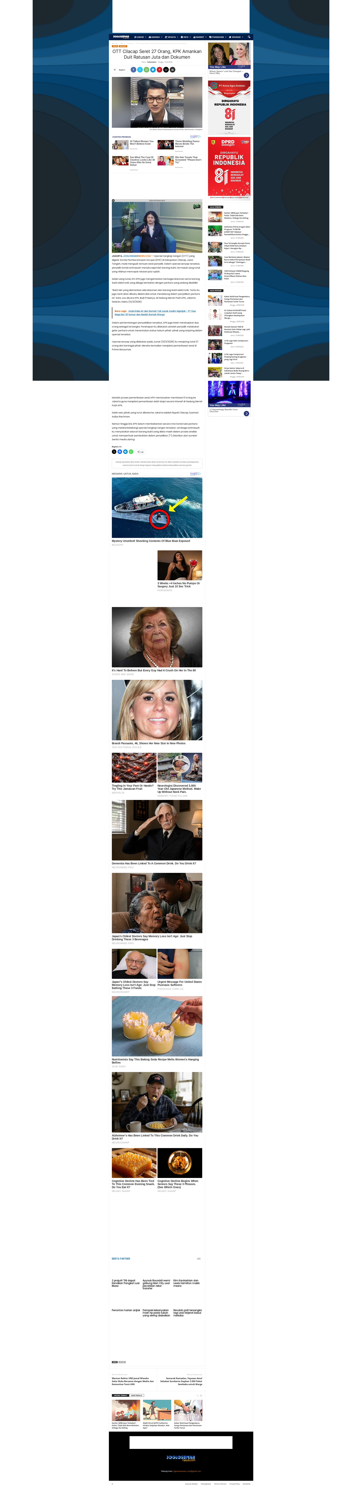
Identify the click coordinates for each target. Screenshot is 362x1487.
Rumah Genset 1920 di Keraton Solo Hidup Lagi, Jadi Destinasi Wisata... (237, 329)
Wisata (171, 37)
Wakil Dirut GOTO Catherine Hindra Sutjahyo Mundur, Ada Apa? (156, 1287)
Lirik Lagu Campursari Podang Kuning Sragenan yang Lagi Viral (235, 357)
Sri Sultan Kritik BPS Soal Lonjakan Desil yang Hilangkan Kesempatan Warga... (235, 314)
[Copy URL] (179, 70)
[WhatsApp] (146, 70)
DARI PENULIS (136, 1258)
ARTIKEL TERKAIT (120, 1258)
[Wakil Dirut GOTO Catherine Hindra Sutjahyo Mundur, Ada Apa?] (157, 1272)
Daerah (155, 37)
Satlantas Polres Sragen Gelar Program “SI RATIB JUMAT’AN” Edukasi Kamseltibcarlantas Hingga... (237, 230)
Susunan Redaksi (191, 1346)
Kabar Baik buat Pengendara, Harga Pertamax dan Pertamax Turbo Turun (188, 1287)
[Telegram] (153, 70)
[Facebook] (133, 70)
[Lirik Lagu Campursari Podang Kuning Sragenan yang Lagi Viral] (215, 358)
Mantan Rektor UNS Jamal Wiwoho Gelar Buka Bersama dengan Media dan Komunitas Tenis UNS (133, 1243)
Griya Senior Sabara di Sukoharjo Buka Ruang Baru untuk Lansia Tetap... (236, 370)
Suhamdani (151, 62)
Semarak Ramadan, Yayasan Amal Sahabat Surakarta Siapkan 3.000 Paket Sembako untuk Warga (181, 1243)
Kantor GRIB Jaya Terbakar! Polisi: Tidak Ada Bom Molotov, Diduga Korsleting (125, 1287)
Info (185, 37)
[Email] (166, 70)
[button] (249, 37)
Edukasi (236, 37)
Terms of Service (220, 1346)
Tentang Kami (206, 1346)
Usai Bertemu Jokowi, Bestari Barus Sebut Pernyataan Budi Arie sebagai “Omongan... (237, 259)
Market (199, 37)
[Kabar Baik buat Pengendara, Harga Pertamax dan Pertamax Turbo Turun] (188, 1272)
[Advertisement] (157, 352)
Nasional (130, 43)
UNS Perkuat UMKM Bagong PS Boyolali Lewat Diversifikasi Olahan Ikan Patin (236, 275)
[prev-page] (197, 1257)
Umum (140, 37)
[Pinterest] (159, 70)
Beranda (115, 43)
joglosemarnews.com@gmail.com (187, 1333)
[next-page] (201, 1257)
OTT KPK (122, 1224)
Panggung (218, 37)
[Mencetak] (172, 70)
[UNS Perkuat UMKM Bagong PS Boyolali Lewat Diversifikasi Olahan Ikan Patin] (215, 275)
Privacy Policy (235, 1346)
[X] (140, 70)
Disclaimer (247, 1346)
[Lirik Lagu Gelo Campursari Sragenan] (215, 344)
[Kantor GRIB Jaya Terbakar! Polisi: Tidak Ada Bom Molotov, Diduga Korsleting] (126, 1272)
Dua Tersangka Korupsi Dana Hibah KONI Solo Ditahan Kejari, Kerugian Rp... (237, 246)
